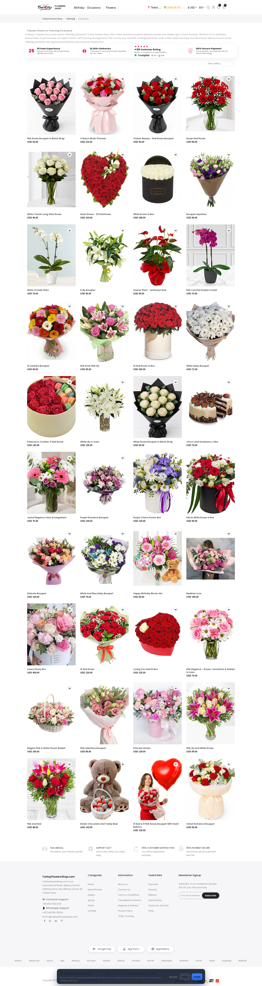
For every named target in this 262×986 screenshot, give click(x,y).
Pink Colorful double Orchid (201, 290)
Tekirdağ (70, 18)
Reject (185, 976)
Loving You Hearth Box (145, 669)
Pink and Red (34, 823)
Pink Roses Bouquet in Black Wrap (46, 138)
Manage (173, 976)
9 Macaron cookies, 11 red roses (45, 441)
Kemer (150, 960)
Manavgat (166, 960)
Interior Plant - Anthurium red (149, 290)
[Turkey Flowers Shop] (53, 7)
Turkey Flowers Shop (52, 18)
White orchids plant (38, 290)
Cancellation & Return (129, 900)
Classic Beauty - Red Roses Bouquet (153, 138)
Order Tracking (126, 916)
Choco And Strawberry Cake (202, 441)
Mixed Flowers (95, 889)
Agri (62, 960)
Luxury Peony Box (36, 669)
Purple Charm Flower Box (147, 517)
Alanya (121, 960)
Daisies (91, 894)
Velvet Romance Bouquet (200, 823)
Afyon (50, 960)
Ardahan (184, 960)
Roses (91, 884)
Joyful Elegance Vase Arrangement (46, 517)
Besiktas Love (193, 593)
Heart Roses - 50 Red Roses (95, 214)
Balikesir (243, 960)
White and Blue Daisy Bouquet (96, 593)
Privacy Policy (125, 910)
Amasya (91, 960)
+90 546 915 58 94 (52, 912)
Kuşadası (226, 960)
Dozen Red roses (195, 138)
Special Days (155, 900)
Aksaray (76, 960)
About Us (123, 884)
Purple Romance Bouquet (94, 517)
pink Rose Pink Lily (89, 365)
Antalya (136, 960)
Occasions (94, 7)
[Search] (208, 7)
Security (152, 889)
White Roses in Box (143, 214)
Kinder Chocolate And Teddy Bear (99, 823)
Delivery (152, 894)
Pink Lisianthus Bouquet (93, 748)
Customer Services (158, 905)
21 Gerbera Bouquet (38, 365)
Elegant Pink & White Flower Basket (46, 748)
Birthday (79, 7)
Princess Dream (141, 748)
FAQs (151, 910)
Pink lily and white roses (199, 748)
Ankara (106, 960)
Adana (18, 960)
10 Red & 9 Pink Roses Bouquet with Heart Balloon (156, 825)
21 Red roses (87, 669)
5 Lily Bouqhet (87, 290)
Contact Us (124, 889)
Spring (91, 900)
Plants (91, 905)
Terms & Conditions (128, 894)
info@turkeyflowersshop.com (61, 916)
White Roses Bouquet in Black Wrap (153, 441)
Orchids (92, 910)
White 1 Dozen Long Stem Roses (44, 214)
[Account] (213, 7)
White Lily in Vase (89, 441)
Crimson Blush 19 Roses (93, 138)
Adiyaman (34, 960)
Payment (153, 884)
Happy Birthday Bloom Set (147, 593)
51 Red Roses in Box (144, 365)
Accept (197, 976)
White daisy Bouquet (197, 365)
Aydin (212, 960)
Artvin (199, 960)
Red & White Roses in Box (200, 517)
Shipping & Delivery (128, 905)
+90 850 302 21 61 (51, 903)
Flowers (111, 7)
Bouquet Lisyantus (196, 214)
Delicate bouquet (36, 593)
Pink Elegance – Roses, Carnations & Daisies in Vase (210, 671)
